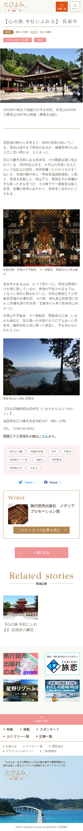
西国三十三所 (19, 459)
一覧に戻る (41, 552)
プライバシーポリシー (19, 751)
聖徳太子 (16, 468)
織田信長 (37, 451)
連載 (26, 729)
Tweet (28, 482)
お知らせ (11, 746)
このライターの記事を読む (39, 530)
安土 (35, 468)
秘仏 (40, 459)
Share (53, 482)
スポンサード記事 (17, 40)
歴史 (68, 451)
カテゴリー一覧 (18, 736)
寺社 (40, 40)
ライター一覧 (34, 746)
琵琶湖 (57, 459)
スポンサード (49, 729)
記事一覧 (61, 9)
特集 (10, 729)
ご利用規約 (49, 751)
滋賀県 (33, 32)
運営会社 (57, 746)
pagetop (41, 720)
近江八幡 (16, 451)
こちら (43, 436)
